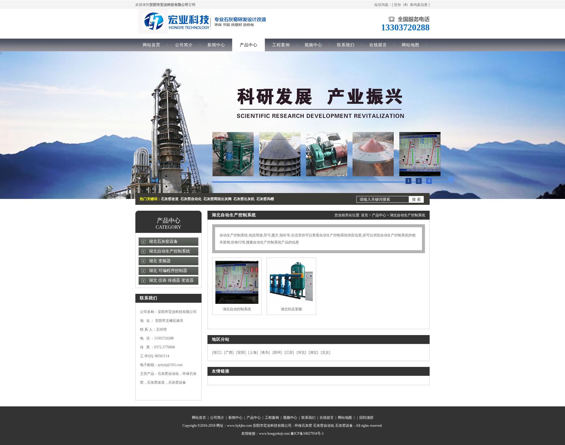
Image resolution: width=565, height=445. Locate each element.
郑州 (277, 352)
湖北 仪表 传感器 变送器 (171, 280)
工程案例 (281, 45)
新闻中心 (216, 45)
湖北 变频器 (160, 261)
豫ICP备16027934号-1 (307, 433)
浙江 (216, 352)
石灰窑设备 (344, 425)
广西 (228, 352)
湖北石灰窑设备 (163, 241)
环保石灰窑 (303, 425)
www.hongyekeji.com (274, 433)
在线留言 (378, 45)
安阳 (241, 352)
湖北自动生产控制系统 (169, 251)
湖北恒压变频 (291, 309)
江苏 (289, 352)
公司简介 (184, 45)
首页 (364, 215)
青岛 (265, 352)
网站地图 (410, 45)
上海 (253, 352)
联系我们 (346, 45)
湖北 (313, 352)
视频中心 (313, 45)
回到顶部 (366, 418)
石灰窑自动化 (323, 425)
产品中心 (248, 45)
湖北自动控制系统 (237, 309)
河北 (301, 352)
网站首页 (151, 45)
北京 (325, 352)
